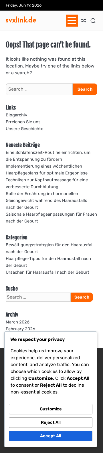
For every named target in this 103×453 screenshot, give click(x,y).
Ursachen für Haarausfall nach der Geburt (47, 272)
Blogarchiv (16, 115)
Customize (51, 409)
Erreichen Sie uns (23, 121)
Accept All (50, 435)
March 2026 (17, 322)
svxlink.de (21, 20)
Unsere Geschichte (24, 128)
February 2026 (20, 328)
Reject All (51, 422)
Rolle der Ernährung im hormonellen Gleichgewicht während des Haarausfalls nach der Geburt (46, 200)
